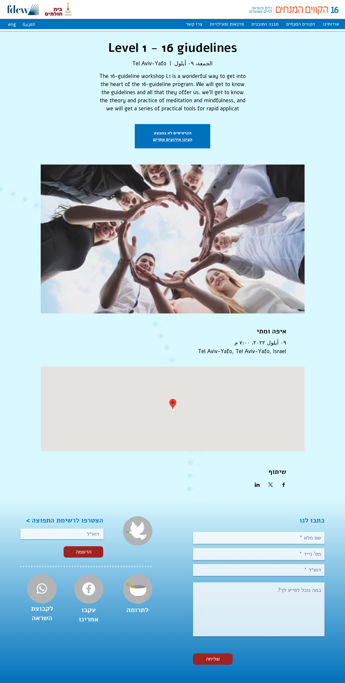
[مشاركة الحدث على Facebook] (283, 485)
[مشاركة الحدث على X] (270, 485)
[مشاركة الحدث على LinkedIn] (257, 485)
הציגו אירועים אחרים (172, 139)
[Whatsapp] (41, 588)
